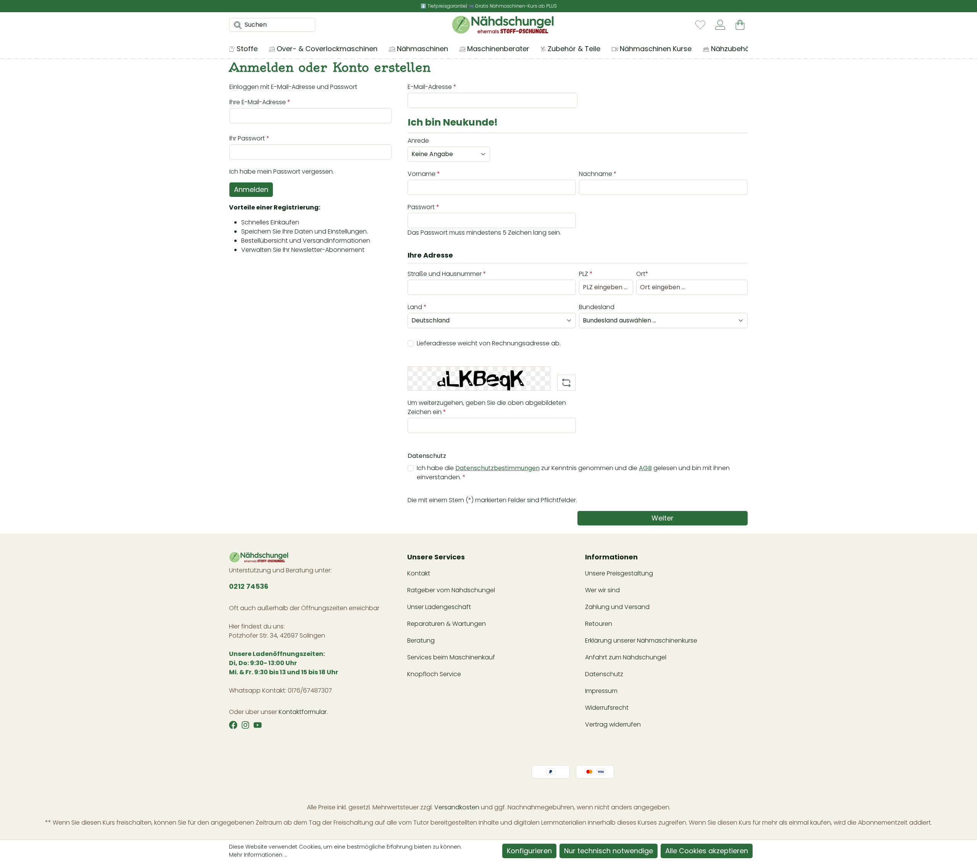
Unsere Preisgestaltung (619, 573)
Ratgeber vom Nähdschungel (451, 590)
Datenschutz (604, 674)
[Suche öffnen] (235, 24)
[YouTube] (257, 724)
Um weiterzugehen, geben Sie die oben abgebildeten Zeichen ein (487, 407)
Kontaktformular (303, 711)
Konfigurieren (529, 851)
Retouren (598, 623)
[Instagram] (245, 724)
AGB (645, 468)
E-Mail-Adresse (432, 86)
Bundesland (596, 307)
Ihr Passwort (249, 138)
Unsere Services (436, 557)
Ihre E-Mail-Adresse (259, 102)
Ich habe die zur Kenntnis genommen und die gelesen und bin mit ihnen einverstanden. (573, 473)
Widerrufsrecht (607, 707)
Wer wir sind (602, 590)
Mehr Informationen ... (258, 855)
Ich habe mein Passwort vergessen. (281, 171)
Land (417, 307)
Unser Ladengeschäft (439, 607)
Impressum (601, 690)
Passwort (423, 207)
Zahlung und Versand (617, 607)
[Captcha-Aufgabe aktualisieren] (566, 383)
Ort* (642, 273)
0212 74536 (248, 586)
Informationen (611, 557)
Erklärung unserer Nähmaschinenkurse (641, 640)
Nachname (598, 173)
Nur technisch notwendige (608, 851)
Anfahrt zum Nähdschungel (625, 657)
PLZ (586, 273)
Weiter (662, 518)
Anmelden (251, 189)
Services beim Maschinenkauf (451, 657)
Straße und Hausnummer (447, 273)
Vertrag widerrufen (613, 724)
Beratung (421, 640)
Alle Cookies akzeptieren (706, 851)
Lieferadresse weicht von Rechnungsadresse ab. (489, 343)
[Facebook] (233, 724)
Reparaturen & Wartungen (446, 623)
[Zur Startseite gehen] (503, 24)
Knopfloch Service (434, 674)
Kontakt (418, 573)
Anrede (418, 140)
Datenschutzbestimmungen (497, 468)
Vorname (424, 173)
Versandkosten (456, 807)
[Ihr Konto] (720, 24)
